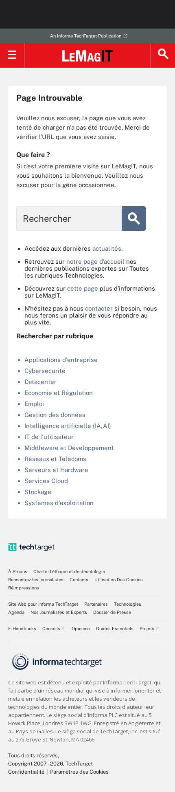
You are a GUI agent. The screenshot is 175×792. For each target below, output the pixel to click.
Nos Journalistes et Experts (59, 612)
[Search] (163, 55)
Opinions (81, 628)
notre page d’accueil (95, 261)
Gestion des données (54, 414)
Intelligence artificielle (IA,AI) (67, 425)
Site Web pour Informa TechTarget (43, 604)
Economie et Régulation (58, 392)
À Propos (17, 571)
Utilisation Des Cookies (118, 579)
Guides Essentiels (114, 628)
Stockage (37, 491)
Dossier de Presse (112, 612)
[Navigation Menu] (12, 55)
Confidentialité (26, 772)
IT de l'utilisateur (49, 436)
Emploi (34, 403)
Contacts (79, 579)
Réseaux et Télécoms (55, 458)
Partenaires (96, 604)
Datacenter (40, 381)
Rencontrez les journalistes (35, 579)
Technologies (127, 604)
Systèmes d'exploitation (59, 502)
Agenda (16, 612)
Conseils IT (54, 628)
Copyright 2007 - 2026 (35, 764)
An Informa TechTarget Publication (85, 35)
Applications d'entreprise (61, 359)
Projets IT (150, 628)
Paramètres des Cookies (79, 772)
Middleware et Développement (69, 447)
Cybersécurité (45, 370)
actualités (106, 248)
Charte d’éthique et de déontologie (69, 571)
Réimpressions (23, 587)
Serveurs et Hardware (56, 469)
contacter (99, 308)
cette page (82, 288)
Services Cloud (46, 480)
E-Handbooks (22, 628)
